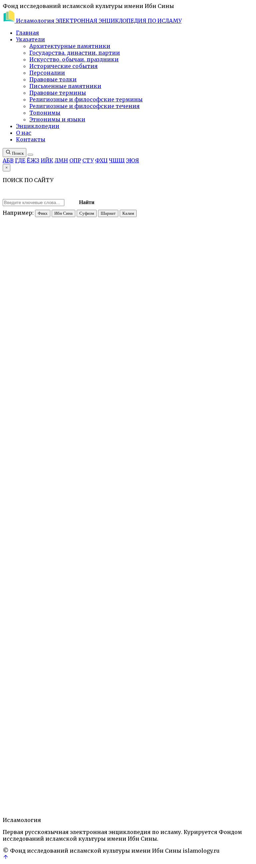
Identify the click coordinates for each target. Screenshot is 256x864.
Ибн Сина (63, 213)
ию (80, 355)
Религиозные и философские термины (86, 99)
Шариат (108, 213)
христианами (18, 390)
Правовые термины (57, 92)
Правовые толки (53, 79)
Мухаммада (128, 372)
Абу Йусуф (113, 480)
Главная (27, 32)
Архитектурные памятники (69, 46)
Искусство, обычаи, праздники (74, 59)
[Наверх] (6, 858)
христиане (159, 675)
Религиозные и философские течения (84, 106)
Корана (11, 378)
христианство (37, 781)
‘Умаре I (182, 504)
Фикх (43, 213)
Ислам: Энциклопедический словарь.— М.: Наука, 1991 (106, 187)
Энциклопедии (37, 126)
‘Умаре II (162, 462)
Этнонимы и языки (57, 119)
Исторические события (63, 66)
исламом (169, 634)
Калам (128, 213)
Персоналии (47, 72)
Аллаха (193, 378)
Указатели (30, 39)
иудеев (133, 646)
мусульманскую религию (209, 563)
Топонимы (44, 112)
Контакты (30, 139)
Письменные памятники (65, 86)
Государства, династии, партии (74, 52)
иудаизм (12, 781)
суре (245, 372)
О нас (23, 132)
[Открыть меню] (30, 155)
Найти (86, 202)
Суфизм (86, 213)
